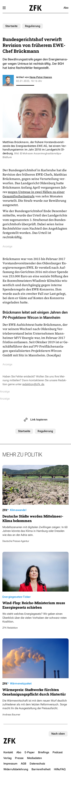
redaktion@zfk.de (33, 384)
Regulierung (32, 26)
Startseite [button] (35, 8)
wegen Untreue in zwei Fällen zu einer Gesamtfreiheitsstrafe (34, 194)
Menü (4, 8)
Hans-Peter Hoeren (40, 77)
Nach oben (58, 733)
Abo (66, 7)
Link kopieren (38, 419)
